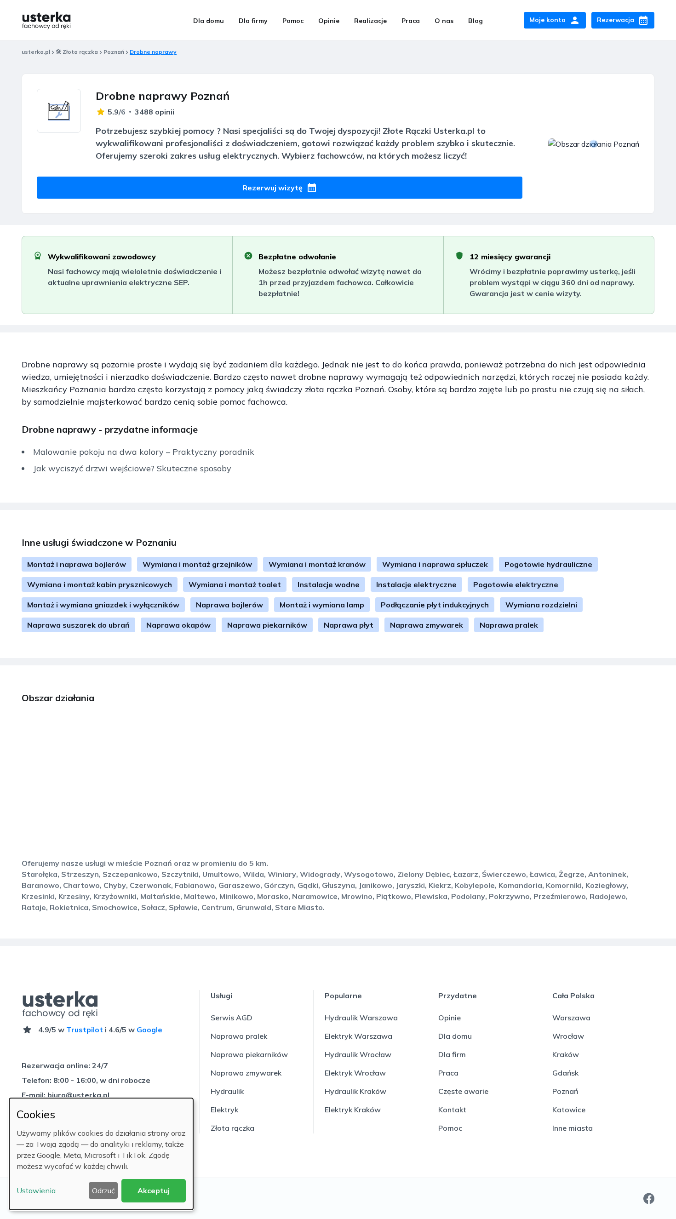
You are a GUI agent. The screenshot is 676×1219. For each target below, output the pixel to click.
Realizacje (370, 21)
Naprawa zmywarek (426, 625)
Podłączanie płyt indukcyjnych (435, 604)
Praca (410, 21)
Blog (475, 21)
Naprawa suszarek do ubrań (78, 625)
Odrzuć (103, 1190)
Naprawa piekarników (267, 625)
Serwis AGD (231, 1017)
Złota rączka (232, 1128)
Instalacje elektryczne (416, 584)
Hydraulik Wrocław (358, 1054)
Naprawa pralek (509, 625)
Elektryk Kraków (353, 1109)
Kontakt (452, 1109)
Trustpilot (84, 1029)
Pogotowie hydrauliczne (548, 564)
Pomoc (293, 21)
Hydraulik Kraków (355, 1091)
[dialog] (101, 1154)
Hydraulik (227, 1091)
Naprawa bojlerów (229, 604)
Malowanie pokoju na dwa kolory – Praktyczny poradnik (143, 451)
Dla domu (208, 21)
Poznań (113, 51)
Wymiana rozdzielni (541, 604)
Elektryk (224, 1109)
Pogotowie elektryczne (515, 584)
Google (149, 1029)
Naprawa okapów (178, 625)
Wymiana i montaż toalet (235, 584)
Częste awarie (463, 1091)
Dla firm (452, 1054)
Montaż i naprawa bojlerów (76, 564)
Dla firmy (253, 21)
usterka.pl (36, 51)
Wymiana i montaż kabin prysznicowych (99, 584)
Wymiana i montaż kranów (317, 564)
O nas (444, 21)
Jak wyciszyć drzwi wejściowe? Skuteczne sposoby (132, 468)
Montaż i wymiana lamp (322, 604)
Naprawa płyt (348, 625)
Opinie (328, 21)
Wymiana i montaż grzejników (197, 564)
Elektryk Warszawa (358, 1036)
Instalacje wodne (329, 584)
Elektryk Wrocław (355, 1072)
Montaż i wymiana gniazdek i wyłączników (103, 604)
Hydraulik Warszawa (361, 1017)
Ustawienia (36, 1190)
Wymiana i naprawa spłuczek (435, 564)
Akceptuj (153, 1190)
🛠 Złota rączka (77, 51)
